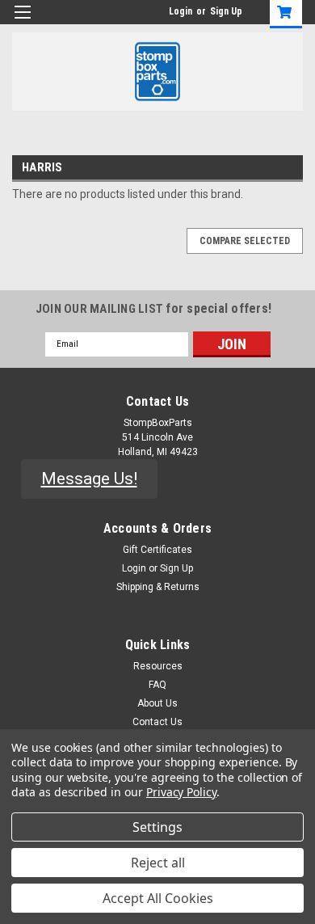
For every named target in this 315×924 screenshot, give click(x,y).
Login (180, 11)
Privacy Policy (181, 792)
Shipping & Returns (158, 587)
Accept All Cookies (158, 898)
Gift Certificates (157, 549)
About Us (157, 703)
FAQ (157, 684)
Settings (157, 827)
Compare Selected (245, 241)
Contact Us (157, 722)
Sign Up (226, 11)
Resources (158, 666)
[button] (89, 479)
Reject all (158, 862)
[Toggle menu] (22, 22)
